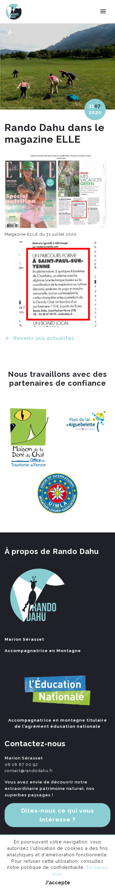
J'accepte (57, 883)
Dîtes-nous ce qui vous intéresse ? (57, 815)
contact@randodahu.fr (29, 770)
